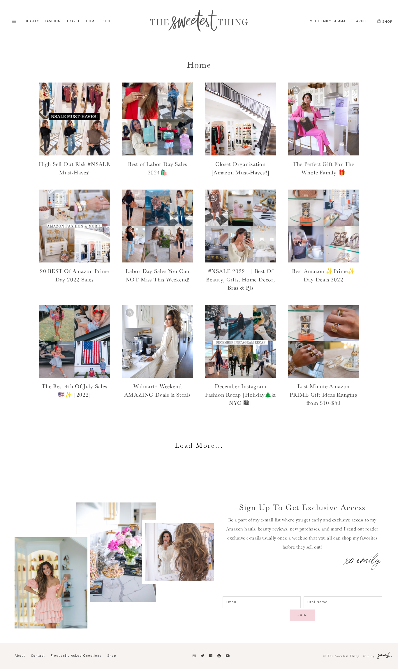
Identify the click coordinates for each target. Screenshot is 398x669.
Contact (38, 656)
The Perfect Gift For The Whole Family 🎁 (323, 168)
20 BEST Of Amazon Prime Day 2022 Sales (74, 275)
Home (91, 21)
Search (358, 21)
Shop (107, 21)
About (20, 656)
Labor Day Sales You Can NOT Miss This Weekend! (158, 275)
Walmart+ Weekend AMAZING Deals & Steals (157, 390)
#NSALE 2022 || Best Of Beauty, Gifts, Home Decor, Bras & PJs (240, 279)
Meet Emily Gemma (328, 21)
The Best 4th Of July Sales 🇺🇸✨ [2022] (74, 390)
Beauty (32, 21)
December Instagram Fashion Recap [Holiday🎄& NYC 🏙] (240, 394)
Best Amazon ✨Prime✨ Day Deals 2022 (323, 275)
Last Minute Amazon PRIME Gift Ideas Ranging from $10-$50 (324, 394)
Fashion (53, 21)
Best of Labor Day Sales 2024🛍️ (157, 168)
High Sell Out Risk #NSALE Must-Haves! (74, 168)
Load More (199, 445)
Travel (73, 21)
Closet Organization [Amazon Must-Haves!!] (240, 168)
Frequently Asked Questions (76, 656)
